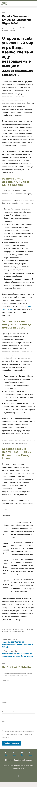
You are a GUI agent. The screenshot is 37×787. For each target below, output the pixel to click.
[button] (35, 4)
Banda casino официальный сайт (14, 631)
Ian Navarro (7, 28)
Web (3, 721)
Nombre (5, 702)
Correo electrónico (8, 712)
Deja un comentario (9, 30)
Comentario (6, 680)
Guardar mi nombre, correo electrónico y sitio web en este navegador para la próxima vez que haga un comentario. (17, 734)
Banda (31, 629)
